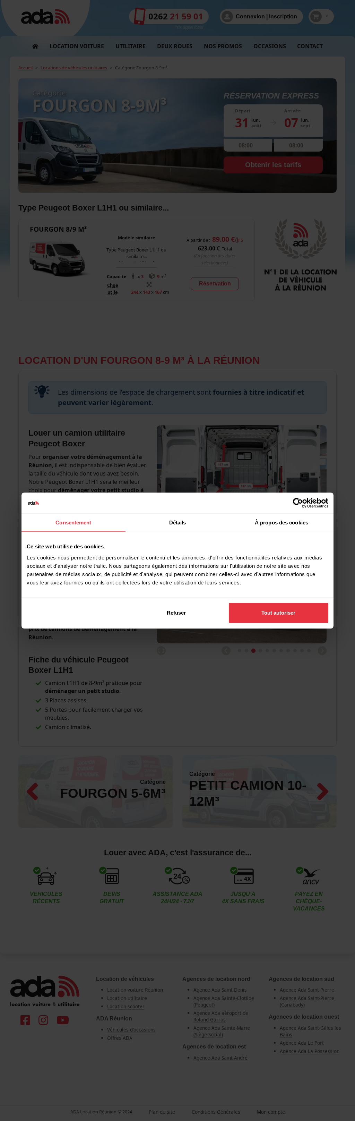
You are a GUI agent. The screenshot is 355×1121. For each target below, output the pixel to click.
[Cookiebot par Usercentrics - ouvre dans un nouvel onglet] (298, 503)
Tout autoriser (278, 613)
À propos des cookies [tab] (281, 522)
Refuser (176, 613)
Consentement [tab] (73, 522)
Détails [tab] (177, 522)
